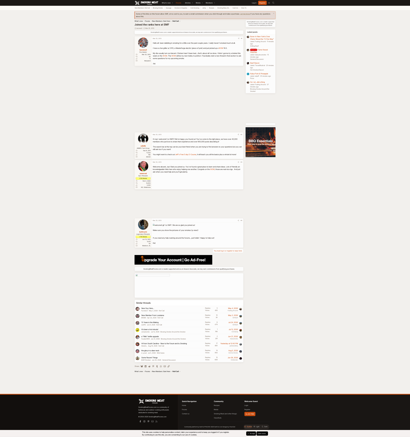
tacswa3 (139, 28)
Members (209, 3)
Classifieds (217, 418)
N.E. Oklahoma (146, 187)
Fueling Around (233, 310)
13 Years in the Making (150, 322)
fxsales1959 (145, 339)
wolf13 (143, 325)
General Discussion (169, 360)
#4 (241, 220)
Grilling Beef (254, 46)
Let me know (245, 14)
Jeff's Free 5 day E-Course (185, 154)
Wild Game (160, 353)
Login (246, 405)
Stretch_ (144, 346)
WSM (221, 48)
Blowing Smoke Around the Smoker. (173, 332)
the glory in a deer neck (150, 350)
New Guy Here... (147, 308)
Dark (266, 427)
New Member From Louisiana (152, 315)
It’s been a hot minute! (149, 329)
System (249, 427)
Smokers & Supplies (180, 8)
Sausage (168, 8)
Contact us (185, 414)
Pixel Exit (232, 427)
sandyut (235, 317)
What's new (166, 3)
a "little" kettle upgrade (150, 336)
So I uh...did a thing (257, 82)
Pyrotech (144, 311)
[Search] (273, 3)
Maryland (147, 61)
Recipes (211, 8)
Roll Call (161, 311)
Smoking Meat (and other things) (225, 414)
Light (257, 427)
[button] (172, 2)
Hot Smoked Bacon (257, 70)
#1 (241, 38)
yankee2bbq (234, 346)
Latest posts (252, 32)
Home (184, 405)
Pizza (252, 78)
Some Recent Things (149, 358)
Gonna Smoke (233, 353)
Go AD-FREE (250, 414)
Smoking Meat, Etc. (223, 8)
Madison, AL (146, 245)
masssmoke (234, 339)
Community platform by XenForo (203, 427)
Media (198, 3)
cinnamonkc (145, 332)
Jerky (204, 8)
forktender (234, 360)
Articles (188, 3)
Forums (178, 3)
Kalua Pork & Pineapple (259, 74)
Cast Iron (235, 8)
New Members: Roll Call (142, 8)
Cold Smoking (194, 8)
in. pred (144, 353)
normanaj (235, 331)
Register (247, 409)
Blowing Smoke (158, 8)
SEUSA (148, 157)
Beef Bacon (254, 63)
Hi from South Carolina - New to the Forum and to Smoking (164, 343)
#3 (241, 162)
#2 (241, 134)
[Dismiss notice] (273, 14)
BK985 (143, 318)
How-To (243, 8)
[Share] (238, 38)
